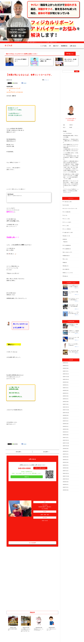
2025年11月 (65, 376)
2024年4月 (65, 429)
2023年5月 (65, 459)
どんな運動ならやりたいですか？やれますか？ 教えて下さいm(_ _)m (25, 630)
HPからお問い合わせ (40, 468)
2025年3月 (65, 398)
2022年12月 (65, 473)
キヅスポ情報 (66, 211)
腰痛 (64, 262)
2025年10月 (65, 379)
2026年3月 (65, 365)
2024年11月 (65, 409)
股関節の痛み (66, 255)
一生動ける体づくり (67, 232)
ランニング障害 (66, 228)
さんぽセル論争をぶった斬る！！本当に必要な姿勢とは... (73, 306)
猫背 (65, 241)
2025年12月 (65, 373)
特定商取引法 (64, 46)
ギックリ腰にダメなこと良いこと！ (51, 629)
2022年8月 (65, 484)
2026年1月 (65, 371)
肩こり (65, 259)
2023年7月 (65, 454)
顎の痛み (65, 276)
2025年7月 (65, 387)
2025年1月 (65, 404)
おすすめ (65, 205)
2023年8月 (65, 451)
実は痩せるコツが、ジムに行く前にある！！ (38, 629)
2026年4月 (65, 362)
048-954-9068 (24, 468)
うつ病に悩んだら (67, 201)
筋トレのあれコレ (67, 252)
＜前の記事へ (18, 451)
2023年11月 (65, 443)
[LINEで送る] (15, 83)
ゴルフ (65, 215)
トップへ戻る (43, 46)
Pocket (24, 83)
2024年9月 (65, 415)
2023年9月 (65, 448)
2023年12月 (65, 440)
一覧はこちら (71, 53)
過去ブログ (55, 46)
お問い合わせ (73, 46)
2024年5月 (65, 426)
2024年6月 (65, 423)
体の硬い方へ (66, 235)
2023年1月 (65, 470)
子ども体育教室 (66, 245)
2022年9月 (65, 481)
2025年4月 (65, 395)
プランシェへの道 (67, 222)
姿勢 (64, 239)
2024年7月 (65, 420)
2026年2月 (65, 368)
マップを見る (45, 508)
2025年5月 (65, 393)
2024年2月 (65, 434)
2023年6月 (65, 456)
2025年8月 (65, 384)
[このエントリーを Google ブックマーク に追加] (22, 83)
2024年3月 (65, 431)
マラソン (65, 225)
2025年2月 (65, 401)
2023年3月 (65, 465)
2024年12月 (65, 407)
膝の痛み (65, 265)
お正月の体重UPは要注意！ (12, 629)
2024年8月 (65, 418)
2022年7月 (65, 487)
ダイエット (46, 80)
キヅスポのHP (32, 543)
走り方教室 (65, 269)
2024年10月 (65, 412)
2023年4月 (65, 462)
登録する (27, 477)
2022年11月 (65, 476)
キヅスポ (8, 45)
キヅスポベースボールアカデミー (69, 208)
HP (50, 46)
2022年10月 (65, 478)
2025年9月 (65, 382)
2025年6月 (65, 390)
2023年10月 (65, 445)
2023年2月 (65, 467)
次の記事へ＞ (46, 451)
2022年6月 (65, 489)
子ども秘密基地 (66, 248)
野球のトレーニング (67, 272)
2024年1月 (65, 437)
